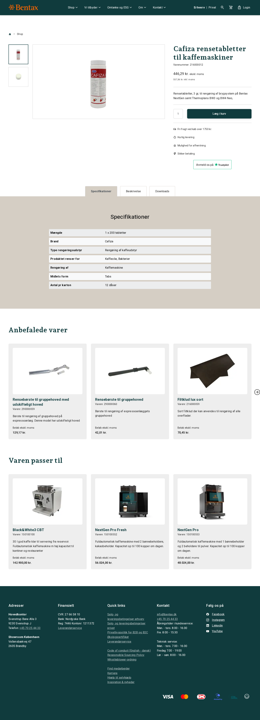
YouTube (217, 631)
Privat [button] (212, 7)
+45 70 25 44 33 (30, 628)
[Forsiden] (9, 34)
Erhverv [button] (199, 7)
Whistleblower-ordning (121, 659)
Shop (73, 7)
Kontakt (160, 7)
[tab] (101, 191)
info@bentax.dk (167, 614)
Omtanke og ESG (120, 7)
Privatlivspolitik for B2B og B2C (127, 632)
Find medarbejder (118, 668)
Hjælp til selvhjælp (119, 677)
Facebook (218, 614)
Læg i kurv (219, 113)
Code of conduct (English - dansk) (129, 650)
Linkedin (217, 625)
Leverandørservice (70, 628)
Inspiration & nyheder (120, 682)
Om (142, 7)
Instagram (218, 620)
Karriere (112, 673)
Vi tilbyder (93, 7)
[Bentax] (23, 8)
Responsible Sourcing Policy (125, 655)
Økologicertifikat (118, 637)
